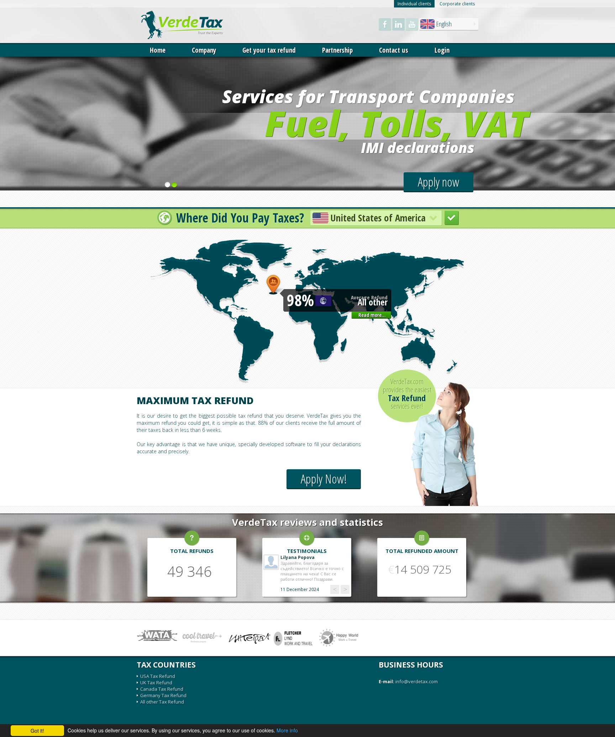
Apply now (438, 181)
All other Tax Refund (162, 702)
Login (442, 50)
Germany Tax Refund (163, 695)
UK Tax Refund (156, 682)
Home (157, 50)
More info (287, 730)
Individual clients (414, 4)
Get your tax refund (269, 50)
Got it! (37, 730)
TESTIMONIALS (307, 550)
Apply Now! (324, 478)
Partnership (337, 50)
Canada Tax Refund (161, 689)
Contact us (393, 50)
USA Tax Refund (157, 676)
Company (204, 50)
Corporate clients (457, 4)
